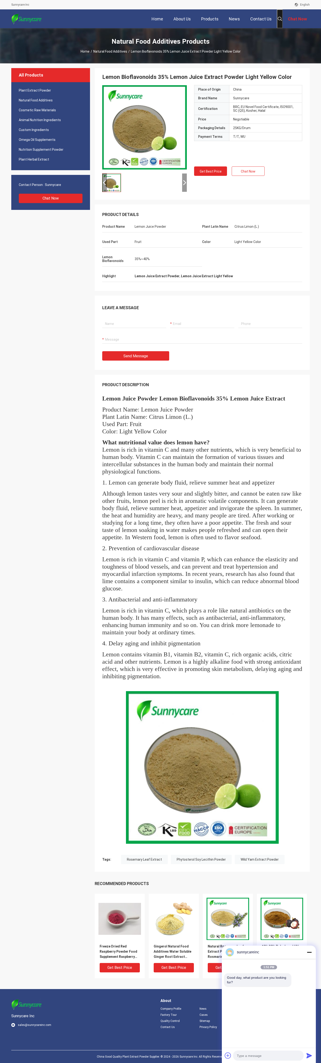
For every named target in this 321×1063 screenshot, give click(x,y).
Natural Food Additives (110, 51)
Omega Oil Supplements (37, 140)
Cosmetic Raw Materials (37, 110)
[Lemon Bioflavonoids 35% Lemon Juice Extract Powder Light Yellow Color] (144, 127)
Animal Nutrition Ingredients (40, 120)
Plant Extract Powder (35, 90)
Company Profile (170, 1008)
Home (85, 51)
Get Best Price (211, 171)
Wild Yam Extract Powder (260, 859)
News (203, 1008)
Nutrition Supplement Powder (41, 149)
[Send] (309, 1055)
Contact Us (167, 1027)
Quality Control (170, 1021)
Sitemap (205, 1021)
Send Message (135, 356)
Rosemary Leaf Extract (144, 859)
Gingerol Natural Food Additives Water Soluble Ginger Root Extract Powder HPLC (172, 951)
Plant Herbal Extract (34, 159)
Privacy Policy (208, 1027)
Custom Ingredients (34, 130)
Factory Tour (168, 1015)
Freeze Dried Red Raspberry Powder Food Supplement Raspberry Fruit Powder (118, 951)
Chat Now (51, 198)
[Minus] (309, 952)
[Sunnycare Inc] (26, 19)
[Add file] (228, 1055)
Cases (204, 1015)
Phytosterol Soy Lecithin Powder (201, 859)
